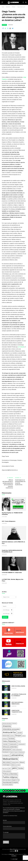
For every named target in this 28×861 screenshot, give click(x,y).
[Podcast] (17, 791)
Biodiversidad (6, 735)
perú (14, 768)
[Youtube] (4, 791)
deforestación (7, 749)
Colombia (5, 744)
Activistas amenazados (7, 723)
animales (20, 732)
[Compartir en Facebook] (3, 28)
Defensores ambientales (10, 747)
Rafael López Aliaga (6, 780)
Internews (11, 854)
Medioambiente (10, 759)
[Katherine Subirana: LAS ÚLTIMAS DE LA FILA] (14, 533)
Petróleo (20, 768)
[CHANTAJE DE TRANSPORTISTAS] (6, 712)
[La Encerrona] (13, 2)
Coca (19, 741)
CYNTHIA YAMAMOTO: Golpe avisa (12, 572)
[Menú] (2, 2)
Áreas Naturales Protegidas (10, 782)
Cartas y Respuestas (9, 741)
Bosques (18, 736)
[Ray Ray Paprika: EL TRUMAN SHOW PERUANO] (14, 504)
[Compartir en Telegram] (12, 28)
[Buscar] (26, 2)
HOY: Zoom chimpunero (8, 521)
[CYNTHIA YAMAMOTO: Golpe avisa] (14, 564)
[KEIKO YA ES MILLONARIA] (6, 688)
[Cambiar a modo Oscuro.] (23, 2)
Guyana (15, 752)
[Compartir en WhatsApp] (5, 28)
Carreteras (11, 738)
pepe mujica (5, 768)
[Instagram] (10, 791)
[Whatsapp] (24, 791)
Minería (22, 762)
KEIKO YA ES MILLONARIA (18, 686)
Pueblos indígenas (10, 777)
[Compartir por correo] (10, 28)
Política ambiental (7, 771)
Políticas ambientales (10, 774)
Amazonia (7, 726)
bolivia (12, 735)
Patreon (4, 24)
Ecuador (11, 752)
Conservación (13, 744)
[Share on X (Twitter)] (8, 28)
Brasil (24, 735)
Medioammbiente (15, 762)
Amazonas (14, 723)
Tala (18, 780)
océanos (13, 765)
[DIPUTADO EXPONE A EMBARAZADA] (6, 704)
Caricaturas (5, 738)
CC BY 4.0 (12, 851)
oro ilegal (18, 764)
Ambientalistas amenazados (11, 729)
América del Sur (9, 732)
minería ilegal (6, 765)
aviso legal (14, 859)
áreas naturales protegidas (7, 784)
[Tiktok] (13, 791)
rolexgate (13, 780)
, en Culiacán (21, 347)
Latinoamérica (17, 755)
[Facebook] (6, 791)
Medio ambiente (7, 762)
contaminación (21, 744)
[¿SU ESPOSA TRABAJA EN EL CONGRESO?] (6, 696)
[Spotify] (15, 791)
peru (10, 768)
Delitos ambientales (17, 749)
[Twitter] (8, 791)
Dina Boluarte (5, 752)
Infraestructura (21, 752)
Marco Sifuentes (14, 849)
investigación (6, 755)
